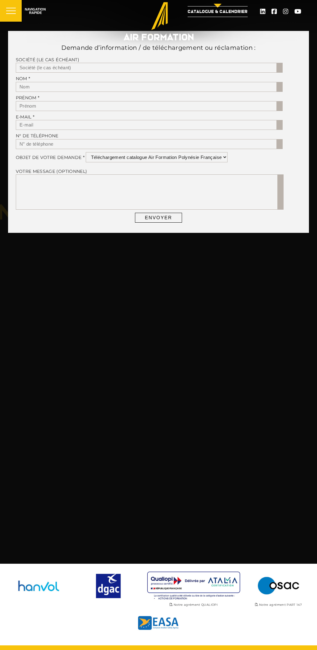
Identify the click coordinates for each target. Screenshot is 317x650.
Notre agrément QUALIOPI (195, 604)
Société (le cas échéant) (47, 59)
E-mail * (25, 117)
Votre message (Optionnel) (51, 171)
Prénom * (28, 97)
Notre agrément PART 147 (280, 604)
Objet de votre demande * (50, 157)
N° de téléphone (37, 136)
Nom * (23, 78)
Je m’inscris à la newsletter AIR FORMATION (121, 394)
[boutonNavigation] (11, 11)
